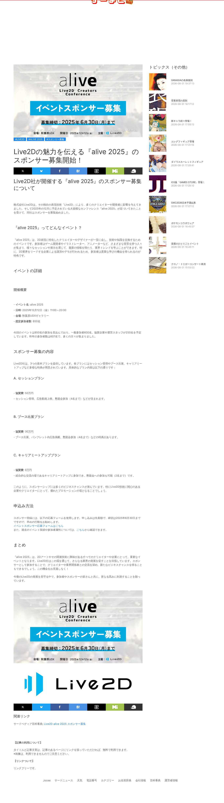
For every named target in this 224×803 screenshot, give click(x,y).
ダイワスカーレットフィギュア (187, 161)
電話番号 (91, 780)
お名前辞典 (124, 780)
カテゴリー (107, 780)
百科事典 (155, 780)
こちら (80, 529)
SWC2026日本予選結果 (183, 202)
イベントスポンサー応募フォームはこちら (38, 525)
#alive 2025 (35, 139)
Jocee (47, 780)
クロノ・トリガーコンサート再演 (188, 264)
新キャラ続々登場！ (181, 120)
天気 (79, 780)
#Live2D (19, 139)
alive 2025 (60, 723)
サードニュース (64, 780)
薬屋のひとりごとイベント (185, 243)
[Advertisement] (112, 27)
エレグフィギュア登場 (182, 141)
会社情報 (140, 780)
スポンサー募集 (76, 723)
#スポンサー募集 (55, 139)
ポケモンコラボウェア (182, 223)
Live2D (48, 723)
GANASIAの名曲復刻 (182, 80)
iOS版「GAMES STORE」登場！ (188, 182)
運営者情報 (171, 780)
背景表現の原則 (179, 100)
